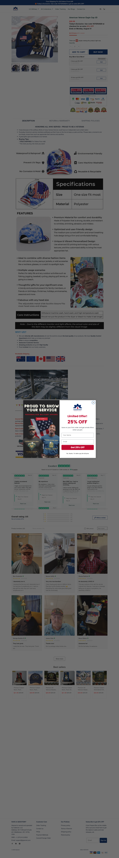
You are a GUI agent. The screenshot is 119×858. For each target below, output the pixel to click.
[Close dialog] (93, 402)
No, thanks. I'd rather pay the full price (77, 453)
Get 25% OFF (78, 447)
